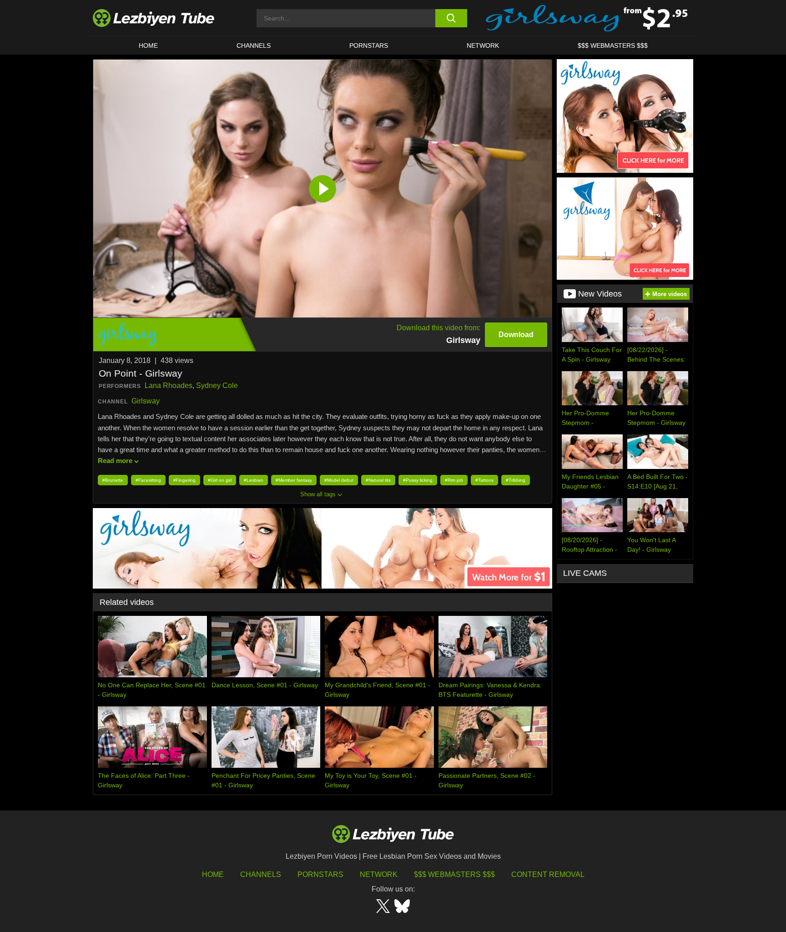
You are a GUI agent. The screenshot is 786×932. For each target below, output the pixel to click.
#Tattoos (484, 480)
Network (483, 45)
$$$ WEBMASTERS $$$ (613, 45)
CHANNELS (254, 45)
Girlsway (145, 401)
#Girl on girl (220, 480)
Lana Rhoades (168, 385)
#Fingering (184, 480)
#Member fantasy (294, 480)
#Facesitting (148, 480)
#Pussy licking (418, 480)
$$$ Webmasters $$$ (454, 874)
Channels (260, 874)
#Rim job (454, 480)
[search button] (451, 18)
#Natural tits (378, 480)
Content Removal (547, 874)
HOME (148, 45)
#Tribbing (515, 480)
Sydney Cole (217, 385)
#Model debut (338, 480)
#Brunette (112, 480)
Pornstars (368, 45)
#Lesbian (253, 480)
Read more (115, 460)
